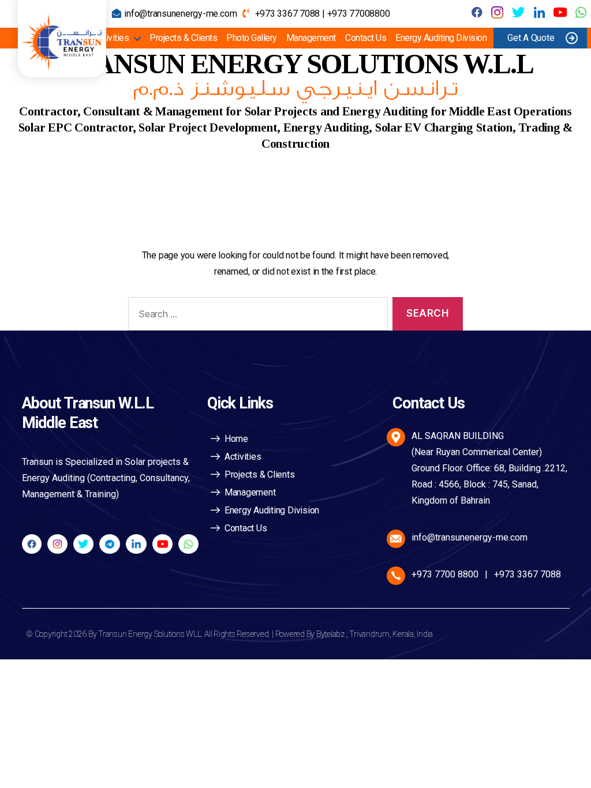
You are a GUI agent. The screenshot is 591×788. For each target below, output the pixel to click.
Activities (111, 37)
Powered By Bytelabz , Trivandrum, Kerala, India (354, 634)
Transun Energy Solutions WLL (149, 634)
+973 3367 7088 (287, 13)
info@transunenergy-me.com (180, 13)
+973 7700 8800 (445, 574)
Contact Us (365, 37)
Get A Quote (530, 37)
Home (72, 37)
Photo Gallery (251, 37)
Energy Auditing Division (441, 37)
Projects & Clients (183, 37)
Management (311, 37)
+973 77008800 (358, 13)
